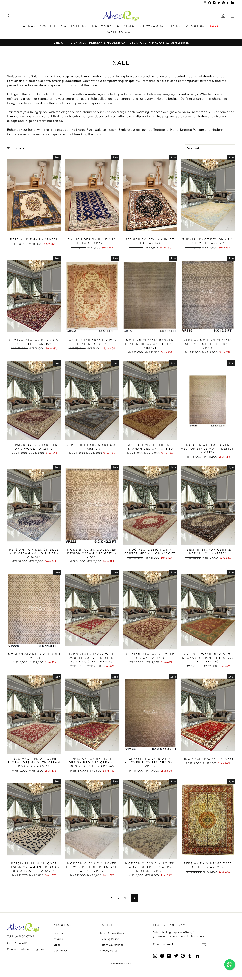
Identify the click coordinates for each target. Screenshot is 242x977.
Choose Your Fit (39, 25)
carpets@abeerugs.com (30, 949)
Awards (58, 939)
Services (125, 25)
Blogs (175, 25)
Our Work (102, 25)
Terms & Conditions (112, 933)
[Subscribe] (204, 944)
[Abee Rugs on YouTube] (169, 956)
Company (60, 933)
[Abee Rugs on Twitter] (176, 956)
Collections (74, 25)
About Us (195, 25)
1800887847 (26, 936)
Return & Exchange (112, 944)
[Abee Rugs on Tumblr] (190, 956)
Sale (214, 25)
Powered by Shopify (120, 963)
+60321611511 (21, 943)
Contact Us (60, 950)
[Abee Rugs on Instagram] (155, 956)
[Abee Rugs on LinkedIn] (197, 956)
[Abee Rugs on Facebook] (162, 956)
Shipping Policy (109, 939)
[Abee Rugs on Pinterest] (183, 956)
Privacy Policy (108, 950)
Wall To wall (121, 32)
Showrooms (152, 25)
